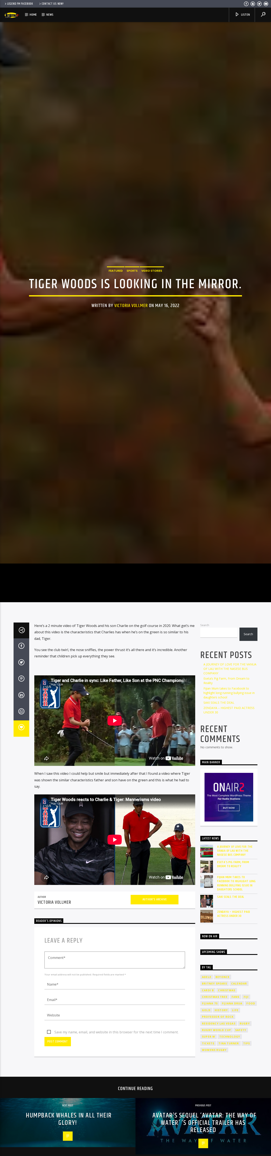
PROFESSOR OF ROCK (218, 1072)
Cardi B (208, 1045)
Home (33, 14)
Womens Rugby (214, 1105)
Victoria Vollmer (131, 331)
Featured (116, 296)
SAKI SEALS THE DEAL (218, 758)
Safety (240, 1085)
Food (250, 1058)
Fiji (246, 1052)
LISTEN (245, 14)
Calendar (239, 1038)
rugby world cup (216, 1085)
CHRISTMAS (226, 1045)
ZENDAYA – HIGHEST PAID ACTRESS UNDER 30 (233, 969)
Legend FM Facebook (20, 3)
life (235, 1065)
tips (246, 1098)
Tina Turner (228, 1098)
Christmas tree (214, 1052)
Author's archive (154, 954)
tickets (208, 1098)
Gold (206, 1065)
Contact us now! (53, 3)
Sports (132, 296)
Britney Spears (214, 1038)
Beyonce (223, 1032)
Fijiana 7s (210, 1058)
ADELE (206, 1032)
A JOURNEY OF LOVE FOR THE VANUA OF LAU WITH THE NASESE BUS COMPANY (229, 723)
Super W (208, 1092)
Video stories (151, 296)
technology (229, 1092)
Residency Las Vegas (218, 1078)
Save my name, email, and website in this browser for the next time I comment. (116, 1087)
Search (204, 680)
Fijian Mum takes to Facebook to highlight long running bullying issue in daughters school (229, 747)
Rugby (245, 1078)
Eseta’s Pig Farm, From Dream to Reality (233, 919)
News (50, 14)
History (221, 1065)
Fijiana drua (232, 1058)
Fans (235, 1052)
